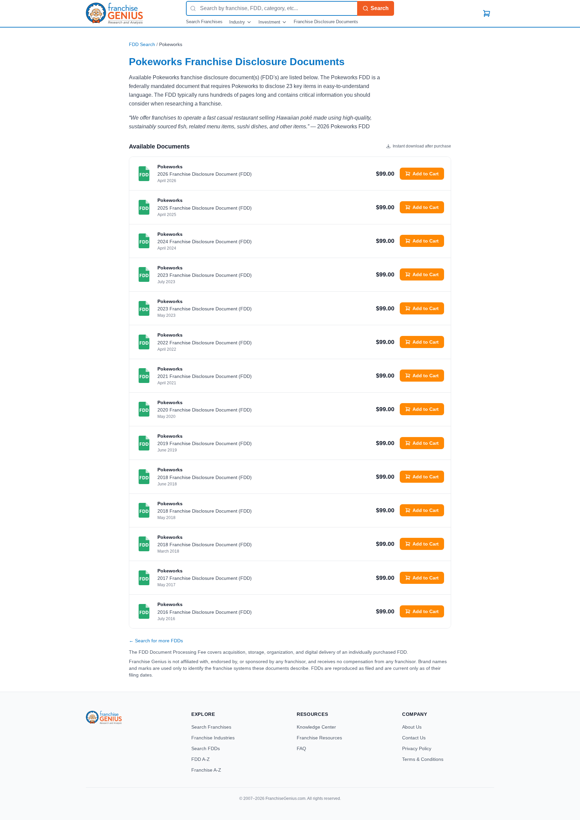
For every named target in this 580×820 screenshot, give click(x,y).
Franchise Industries (213, 737)
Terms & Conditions (422, 759)
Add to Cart (426, 173)
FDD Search (142, 44)
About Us (412, 727)
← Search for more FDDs (156, 640)
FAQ (301, 748)
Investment (269, 22)
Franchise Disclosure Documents (326, 21)
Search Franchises (204, 21)
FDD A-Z (200, 759)
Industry (237, 22)
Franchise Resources (319, 737)
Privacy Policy (416, 748)
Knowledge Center (316, 727)
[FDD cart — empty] (486, 13)
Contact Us (414, 737)
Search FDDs (205, 748)
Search (380, 8)
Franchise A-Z (206, 770)
